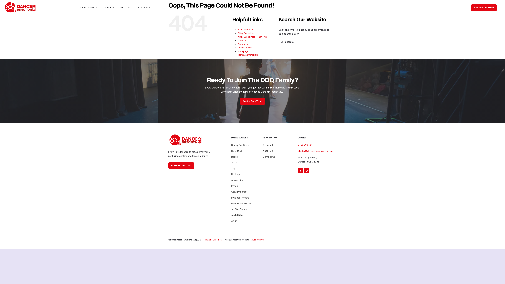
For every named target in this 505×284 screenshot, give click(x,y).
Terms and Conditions (248, 55)
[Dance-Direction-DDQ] (20, 2)
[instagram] (306, 170)
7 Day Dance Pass (246, 33)
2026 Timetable (245, 29)
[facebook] (300, 170)
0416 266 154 (305, 144)
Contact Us (243, 44)
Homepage (243, 51)
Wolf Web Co (258, 240)
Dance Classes (245, 47)
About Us (242, 40)
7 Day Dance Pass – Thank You (252, 37)
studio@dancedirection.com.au (315, 151)
